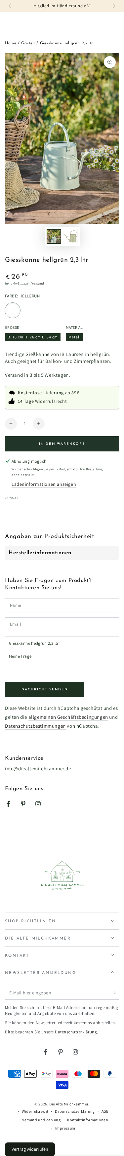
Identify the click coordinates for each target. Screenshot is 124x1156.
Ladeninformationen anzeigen (44, 484)
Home (10, 43)
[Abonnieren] (115, 993)
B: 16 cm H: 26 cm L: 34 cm (32, 337)
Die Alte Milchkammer (68, 1103)
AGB (105, 1111)
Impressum (65, 1128)
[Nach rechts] (113, 6)
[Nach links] (10, 6)
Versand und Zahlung (41, 1119)
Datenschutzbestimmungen (35, 726)
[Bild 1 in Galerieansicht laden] (54, 236)
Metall (75, 337)
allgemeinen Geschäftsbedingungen (68, 717)
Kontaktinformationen (87, 1119)
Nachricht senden (44, 689)
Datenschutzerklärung (76, 1032)
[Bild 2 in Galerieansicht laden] (70, 236)
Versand (37, 283)
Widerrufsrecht (35, 1111)
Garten (28, 43)
